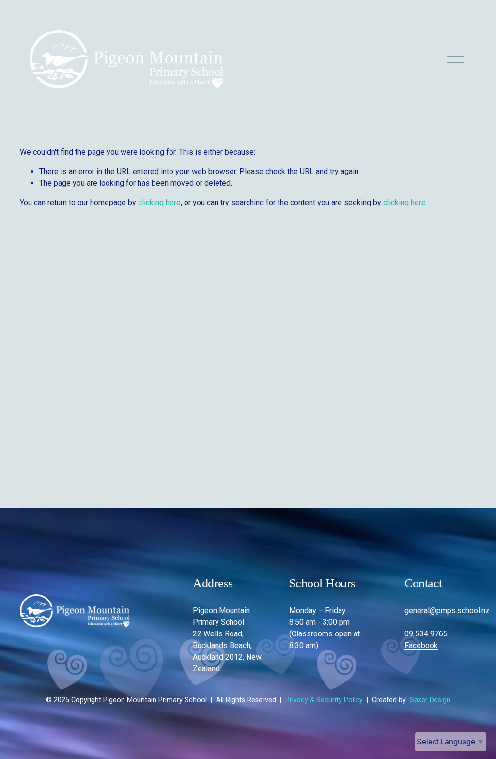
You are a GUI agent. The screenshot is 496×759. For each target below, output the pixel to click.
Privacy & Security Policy (324, 700)
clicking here (159, 202)
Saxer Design (430, 700)
